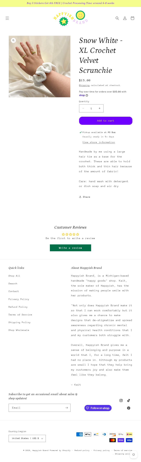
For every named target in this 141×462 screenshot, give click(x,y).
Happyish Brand (40, 450)
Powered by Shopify (60, 450)
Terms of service (123, 450)
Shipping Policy (20, 322)
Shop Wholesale (19, 330)
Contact (14, 291)
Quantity (84, 101)
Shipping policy (124, 454)
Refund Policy (18, 307)
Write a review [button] (70, 247)
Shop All (14, 275)
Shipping (84, 85)
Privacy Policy (19, 299)
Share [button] (86, 197)
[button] (7, 18)
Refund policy (82, 450)
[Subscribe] (66, 408)
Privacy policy (102, 450)
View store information (99, 142)
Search (13, 283)
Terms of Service (20, 314)
